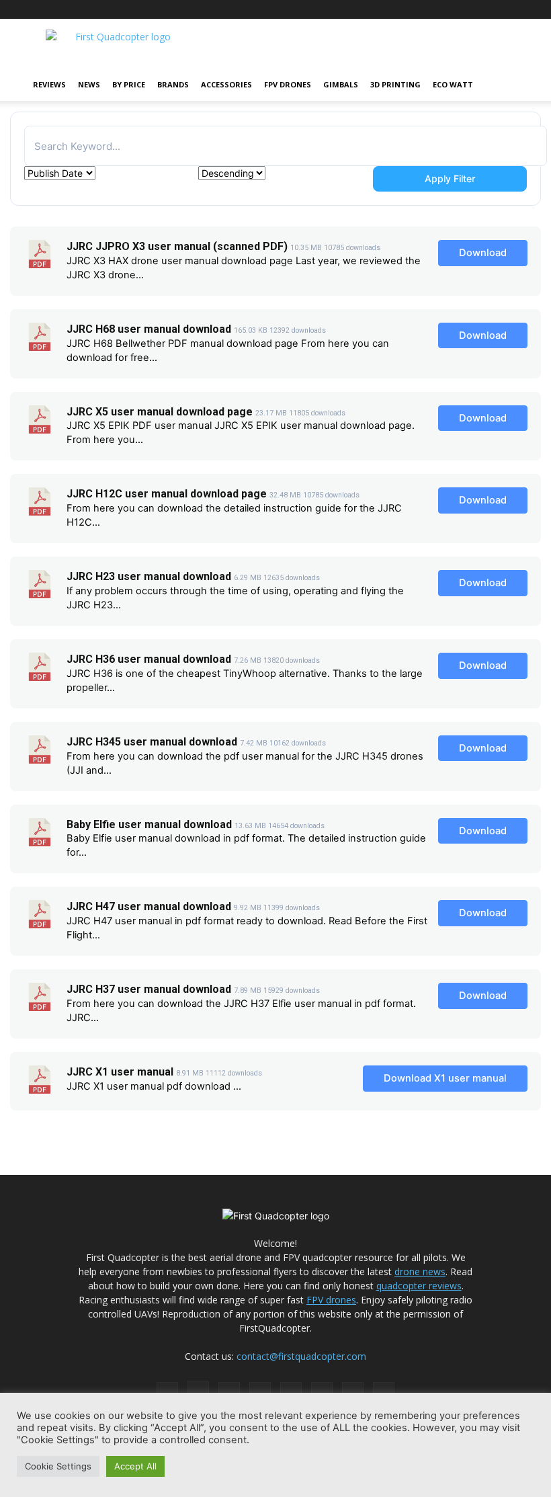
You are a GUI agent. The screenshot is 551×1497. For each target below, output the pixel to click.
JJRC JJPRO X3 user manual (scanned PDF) (177, 246)
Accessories (226, 84)
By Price (128, 84)
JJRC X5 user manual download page (160, 411)
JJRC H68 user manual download (149, 329)
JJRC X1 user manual (120, 1071)
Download (483, 253)
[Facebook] (359, 9)
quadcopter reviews (419, 1285)
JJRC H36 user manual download (149, 659)
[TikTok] (447, 9)
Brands (173, 84)
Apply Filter (450, 178)
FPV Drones (287, 84)
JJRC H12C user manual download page (167, 493)
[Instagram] (381, 9)
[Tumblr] (470, 9)
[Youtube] (514, 9)
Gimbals (340, 84)
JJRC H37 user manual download (149, 989)
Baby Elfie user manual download (149, 824)
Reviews (49, 84)
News (89, 84)
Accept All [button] (135, 1466)
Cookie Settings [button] (58, 1466)
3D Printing (395, 84)
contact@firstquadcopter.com (301, 1356)
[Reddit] (425, 9)
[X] (492, 9)
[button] (508, 85)
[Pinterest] (403, 9)
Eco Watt (453, 84)
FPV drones (331, 1299)
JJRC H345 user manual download (152, 741)
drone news (420, 1271)
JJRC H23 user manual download (149, 576)
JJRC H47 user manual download (149, 906)
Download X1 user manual (445, 1078)
